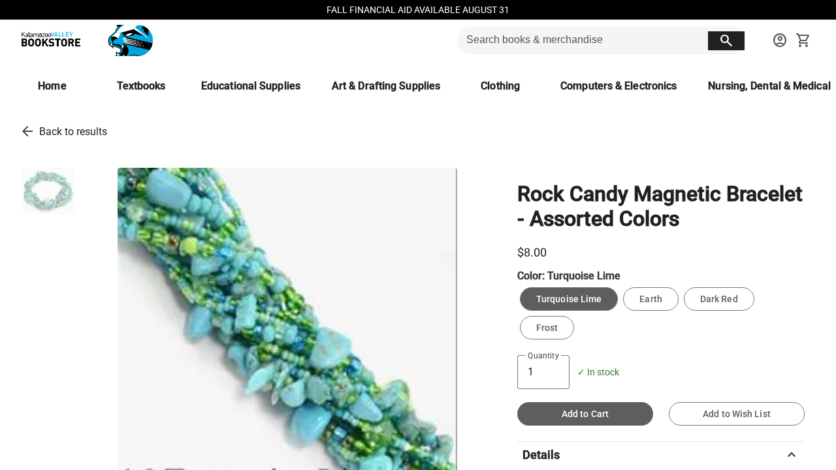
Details (660, 455)
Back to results (73, 131)
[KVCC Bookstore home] (84, 40)
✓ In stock (598, 372)
